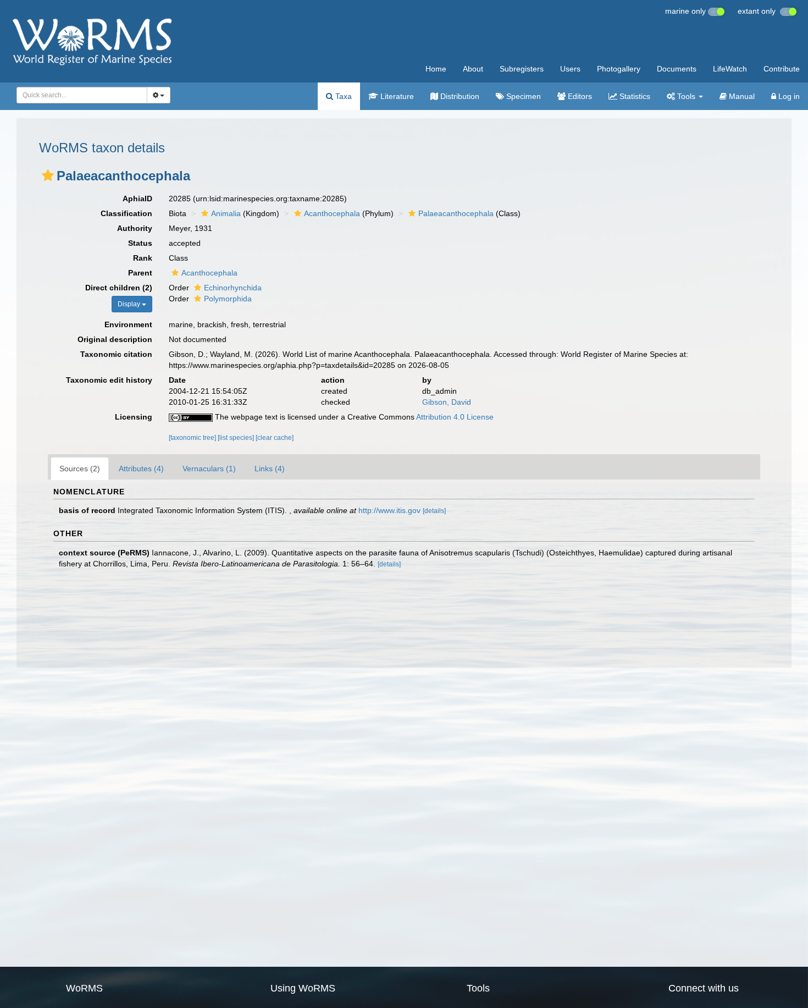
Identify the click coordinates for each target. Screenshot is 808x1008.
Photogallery (618, 68)
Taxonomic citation (116, 354)
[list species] (237, 438)
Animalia (226, 213)
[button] (48, 175)
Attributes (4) (141, 468)
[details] (434, 511)
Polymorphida (228, 298)
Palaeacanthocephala (456, 213)
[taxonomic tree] (193, 438)
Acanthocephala (332, 213)
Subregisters (522, 68)
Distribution (458, 96)
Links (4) (269, 468)
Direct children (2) (118, 287)
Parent (140, 272)
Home (435, 68)
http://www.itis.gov (389, 510)
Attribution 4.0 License (455, 416)
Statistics (633, 96)
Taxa (342, 96)
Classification (126, 213)
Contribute (781, 68)
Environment (128, 324)
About (473, 68)
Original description (115, 339)
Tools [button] (686, 96)
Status (140, 243)
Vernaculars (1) (209, 468)
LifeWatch (730, 68)
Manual (741, 96)
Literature (396, 96)
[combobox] (81, 95)
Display (130, 304)
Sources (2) (79, 468)
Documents (676, 68)
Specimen (522, 96)
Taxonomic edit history (109, 380)
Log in (788, 96)
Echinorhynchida (233, 287)
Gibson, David (446, 402)
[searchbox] (79, 95)
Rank (142, 258)
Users (570, 68)
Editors (579, 96)
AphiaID (137, 198)
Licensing (133, 416)
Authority (134, 228)
